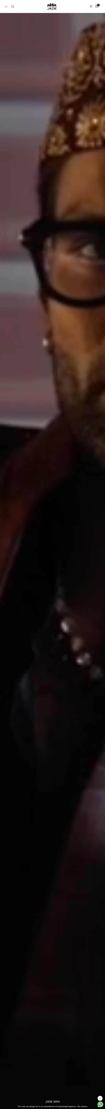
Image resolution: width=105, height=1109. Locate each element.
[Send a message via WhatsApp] (100, 1104)
